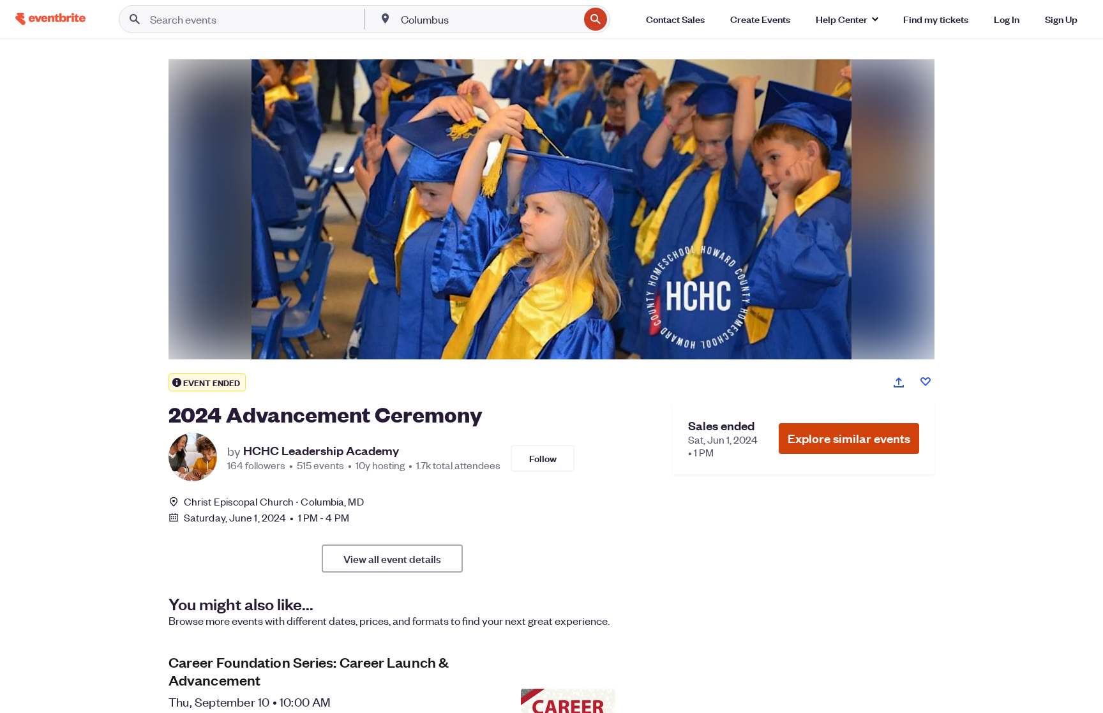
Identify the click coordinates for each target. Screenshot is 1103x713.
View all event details (392, 559)
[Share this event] (899, 382)
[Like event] (925, 382)
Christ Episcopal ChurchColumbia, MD (274, 501)
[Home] (50, 19)
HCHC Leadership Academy (321, 450)
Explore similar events (849, 438)
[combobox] (488, 19)
